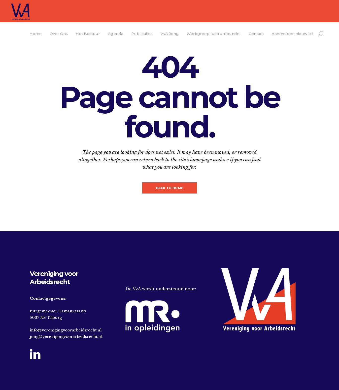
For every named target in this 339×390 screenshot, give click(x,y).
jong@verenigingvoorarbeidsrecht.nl (66, 336)
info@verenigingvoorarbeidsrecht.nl (66, 330)
